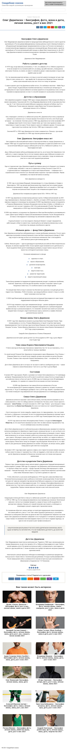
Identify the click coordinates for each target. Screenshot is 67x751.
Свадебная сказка (12, 3)
